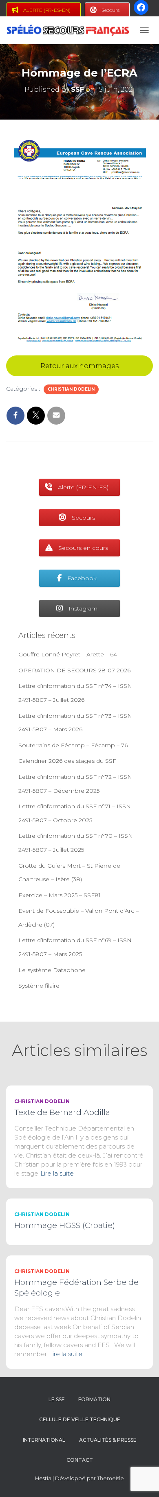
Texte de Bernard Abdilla (62, 1112)
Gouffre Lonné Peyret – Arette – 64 (67, 654)
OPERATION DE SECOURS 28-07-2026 (74, 670)
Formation (94, 1399)
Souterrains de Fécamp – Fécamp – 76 (73, 745)
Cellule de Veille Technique (79, 1419)
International (44, 1440)
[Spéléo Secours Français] (70, 30)
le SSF (56, 1399)
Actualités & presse (108, 1440)
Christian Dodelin (71, 389)
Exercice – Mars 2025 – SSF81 (59, 895)
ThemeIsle (110, 1478)
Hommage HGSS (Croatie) (64, 1225)
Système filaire (39, 985)
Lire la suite (57, 1173)
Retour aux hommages (79, 366)
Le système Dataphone (52, 970)
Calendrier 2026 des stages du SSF (67, 760)
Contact (79, 1460)
